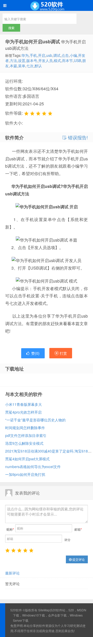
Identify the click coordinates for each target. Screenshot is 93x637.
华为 (25, 55)
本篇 (13, 65)
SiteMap (44, 610)
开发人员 (45, 60)
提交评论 (78, 559)
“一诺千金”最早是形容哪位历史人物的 (35, 419)
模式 (57, 60)
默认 (38, 65)
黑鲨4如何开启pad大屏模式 (27, 458)
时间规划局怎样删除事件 (25, 427)
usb (49, 55)
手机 (33, 55)
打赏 (63, 353)
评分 (67, 539)
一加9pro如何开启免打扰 (25, 474)
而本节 (67, 60)
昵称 (10, 529)
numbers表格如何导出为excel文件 (33, 466)
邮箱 (78, 529)
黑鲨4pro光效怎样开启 (23, 412)
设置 (21, 60)
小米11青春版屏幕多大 (23, 404)
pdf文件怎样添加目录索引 (26, 435)
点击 (65, 55)
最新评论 (12, 573)
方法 (13, 60)
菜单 (21, 65)
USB (77, 60)
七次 (30, 65)
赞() (35, 353)
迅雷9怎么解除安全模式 (24, 443)
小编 (73, 55)
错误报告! (77, 137)
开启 (41, 55)
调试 (56, 55)
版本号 (31, 60)
